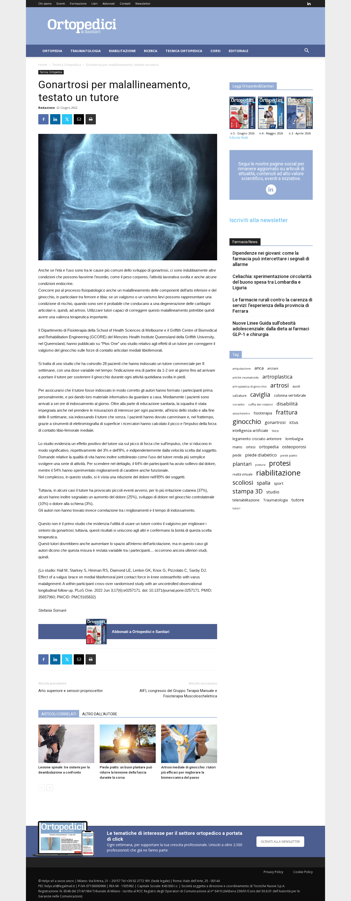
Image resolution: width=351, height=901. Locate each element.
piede (237, 455)
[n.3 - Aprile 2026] (300, 114)
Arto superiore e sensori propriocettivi (70, 690)
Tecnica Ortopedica (183, 50)
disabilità (287, 403)
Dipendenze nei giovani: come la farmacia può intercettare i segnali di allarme (271, 258)
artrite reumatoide (246, 377)
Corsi (215, 50)
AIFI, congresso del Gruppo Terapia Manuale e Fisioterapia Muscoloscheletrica (178, 693)
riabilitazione (278, 473)
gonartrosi (275, 422)
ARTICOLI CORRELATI (58, 714)
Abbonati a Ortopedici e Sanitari (140, 631)
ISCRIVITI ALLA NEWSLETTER (280, 841)
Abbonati (109, 3)
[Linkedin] (309, 3)
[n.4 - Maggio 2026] (271, 114)
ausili (296, 386)
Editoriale (238, 50)
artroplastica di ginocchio (250, 386)
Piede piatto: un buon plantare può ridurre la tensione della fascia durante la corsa (126, 772)
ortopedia (269, 446)
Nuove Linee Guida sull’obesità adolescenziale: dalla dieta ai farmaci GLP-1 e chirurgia (271, 328)
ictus (293, 422)
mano (237, 446)
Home (42, 65)
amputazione (242, 368)
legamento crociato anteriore (257, 438)
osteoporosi (294, 446)
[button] (306, 51)
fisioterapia (263, 413)
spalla (263, 483)
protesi (280, 463)
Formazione (78, 3)
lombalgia (294, 438)
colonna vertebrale (290, 395)
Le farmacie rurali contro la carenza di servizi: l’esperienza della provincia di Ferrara (272, 305)
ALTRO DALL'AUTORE (99, 714)
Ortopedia (52, 50)
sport (278, 483)
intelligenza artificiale (250, 430)
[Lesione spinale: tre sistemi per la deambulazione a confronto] (66, 744)
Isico (275, 431)
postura (260, 465)
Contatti (125, 3)
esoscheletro (241, 413)
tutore (297, 499)
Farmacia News (245, 242)
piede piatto (288, 455)
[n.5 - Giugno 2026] (96, 631)
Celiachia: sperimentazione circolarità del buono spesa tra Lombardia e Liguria (272, 282)
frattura (287, 412)
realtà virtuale (243, 474)
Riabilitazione (122, 50)
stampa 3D (248, 491)
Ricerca (150, 50)
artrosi (279, 385)
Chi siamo (45, 3)
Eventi (61, 3)
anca (259, 368)
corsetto (239, 404)
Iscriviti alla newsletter (258, 220)
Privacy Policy (273, 872)
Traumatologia (85, 50)
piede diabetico (261, 455)
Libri (94, 3)
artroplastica (277, 376)
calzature (240, 395)
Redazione (46, 108)
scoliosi (243, 482)
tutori (236, 508)
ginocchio (247, 421)
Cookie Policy (303, 872)
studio (272, 491)
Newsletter (143, 3)
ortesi (250, 446)
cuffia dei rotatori (260, 404)
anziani (272, 368)
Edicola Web (238, 137)
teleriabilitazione (246, 500)
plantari (242, 464)
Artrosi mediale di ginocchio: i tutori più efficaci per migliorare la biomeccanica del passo (188, 772)
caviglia (260, 394)
